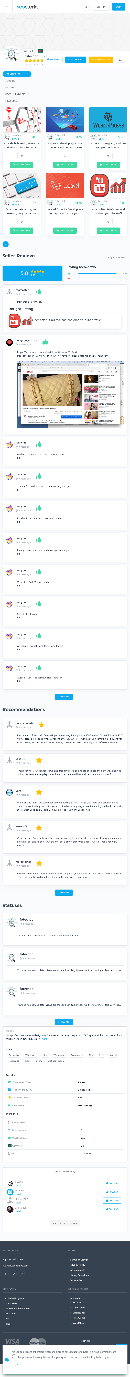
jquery (38, 1060)
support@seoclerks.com (15, 1265)
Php (91, 1055)
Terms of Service (79, 1259)
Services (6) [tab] (12, 74)
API (7, 1318)
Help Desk (18, 1259)
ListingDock (79, 1312)
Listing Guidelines (79, 1275)
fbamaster (22, 289)
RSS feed (86, 1153)
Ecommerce (77, 1055)
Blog (7, 1323)
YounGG (20, 758)
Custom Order (101, 59)
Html (45, 1055)
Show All (64, 696)
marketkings (23, 861)
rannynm (21, 442)
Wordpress (31, 1055)
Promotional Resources (18, 1308)
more (44, 1038)
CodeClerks (79, 1307)
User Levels (11, 1303)
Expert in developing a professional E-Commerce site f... (65, 147)
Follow (54, 59)
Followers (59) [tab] (65, 1171)
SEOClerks (78, 1302)
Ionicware (75, 1298)
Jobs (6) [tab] (10, 80)
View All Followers (65, 1223)
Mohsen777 (21, 1199)
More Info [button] (12, 1113)
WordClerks (79, 1322)
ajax (27, 1060)
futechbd (31, 56)
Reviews (10, 87)
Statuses (11, 100)
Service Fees (77, 1280)
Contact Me (75, 59)
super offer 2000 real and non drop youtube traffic (66, 320)
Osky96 (19, 1181)
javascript (14, 1060)
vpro (18, 790)
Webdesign (59, 1055)
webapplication (56, 1060)
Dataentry (14, 1055)
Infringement (77, 1270)
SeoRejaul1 (21, 1207)
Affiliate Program (14, 1298)
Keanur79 (22, 826)
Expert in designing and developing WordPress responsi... (108, 147)
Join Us (85, 1340)
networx (19, 1190)
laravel (113, 1055)
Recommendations (17, 94)
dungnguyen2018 (26, 340)
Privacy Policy (77, 1264)
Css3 (101, 1055)
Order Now (23, 164)
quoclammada (24, 723)
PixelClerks (79, 1317)
